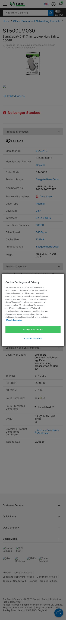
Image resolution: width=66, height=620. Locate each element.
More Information (14, 320)
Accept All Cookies (33, 329)
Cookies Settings (33, 338)
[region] (33, 310)
